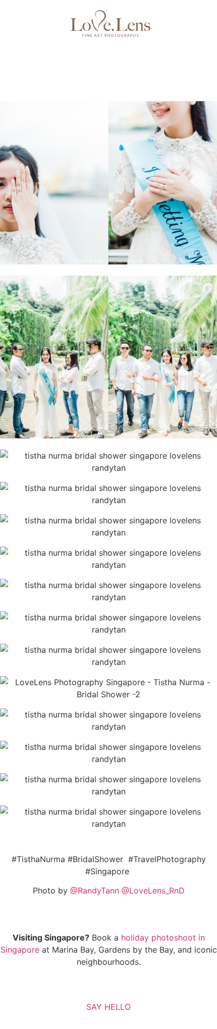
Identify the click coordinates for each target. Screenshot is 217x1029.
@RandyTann (94, 890)
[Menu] (108, 60)
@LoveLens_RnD (153, 890)
